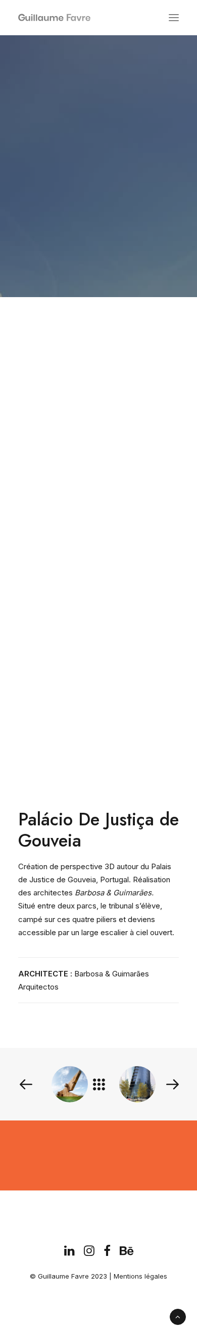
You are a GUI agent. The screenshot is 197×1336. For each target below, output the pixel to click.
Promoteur (110, 191)
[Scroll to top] (178, 1316)
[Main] (103, 1084)
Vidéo (135, 191)
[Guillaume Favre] (22, 18)
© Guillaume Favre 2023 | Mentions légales (98, 1276)
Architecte (76, 191)
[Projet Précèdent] (50, 1084)
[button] (174, 17)
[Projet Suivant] (157, 1084)
